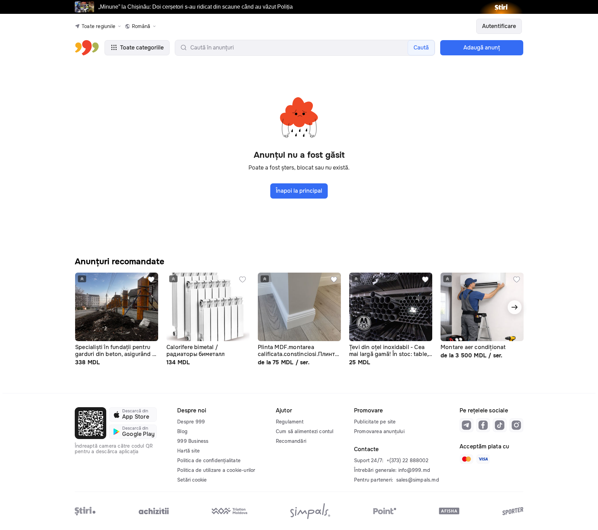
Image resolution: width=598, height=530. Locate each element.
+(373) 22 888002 (407, 460)
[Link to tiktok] (500, 425)
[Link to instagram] (516, 425)
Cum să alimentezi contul (305, 431)
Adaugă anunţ (481, 47)
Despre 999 (191, 421)
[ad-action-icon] (151, 279)
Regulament (289, 421)
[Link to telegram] (466, 425)
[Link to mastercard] (466, 459)
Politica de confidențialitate (209, 460)
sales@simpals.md (417, 480)
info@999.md (414, 470)
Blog (182, 431)
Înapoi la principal (299, 190)
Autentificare (499, 26)
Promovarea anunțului (379, 431)
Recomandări (291, 441)
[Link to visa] (483, 459)
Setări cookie (192, 480)
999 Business (192, 441)
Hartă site (188, 451)
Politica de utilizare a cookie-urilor (216, 470)
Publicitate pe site (375, 421)
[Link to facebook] (483, 425)
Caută (421, 47)
